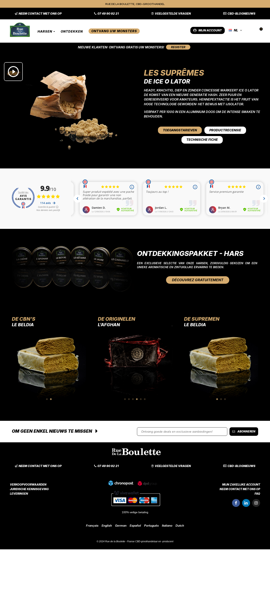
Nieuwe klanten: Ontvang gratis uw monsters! (121, 47)
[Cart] (259, 30)
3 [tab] (133, 399)
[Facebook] (236, 503)
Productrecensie (225, 130)
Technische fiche (202, 140)
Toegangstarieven (180, 130)
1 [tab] (47, 399)
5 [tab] (141, 399)
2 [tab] (51, 399)
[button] (38, 13)
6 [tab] (145, 399)
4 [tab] (137, 399)
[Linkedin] (246, 503)
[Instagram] (256, 503)
